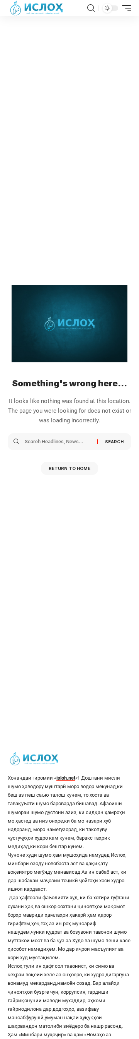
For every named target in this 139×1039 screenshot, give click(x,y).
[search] (91, 8)
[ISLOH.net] (37, 8)
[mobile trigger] (124, 8)
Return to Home (69, 468)
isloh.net (65, 778)
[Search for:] (58, 441)
